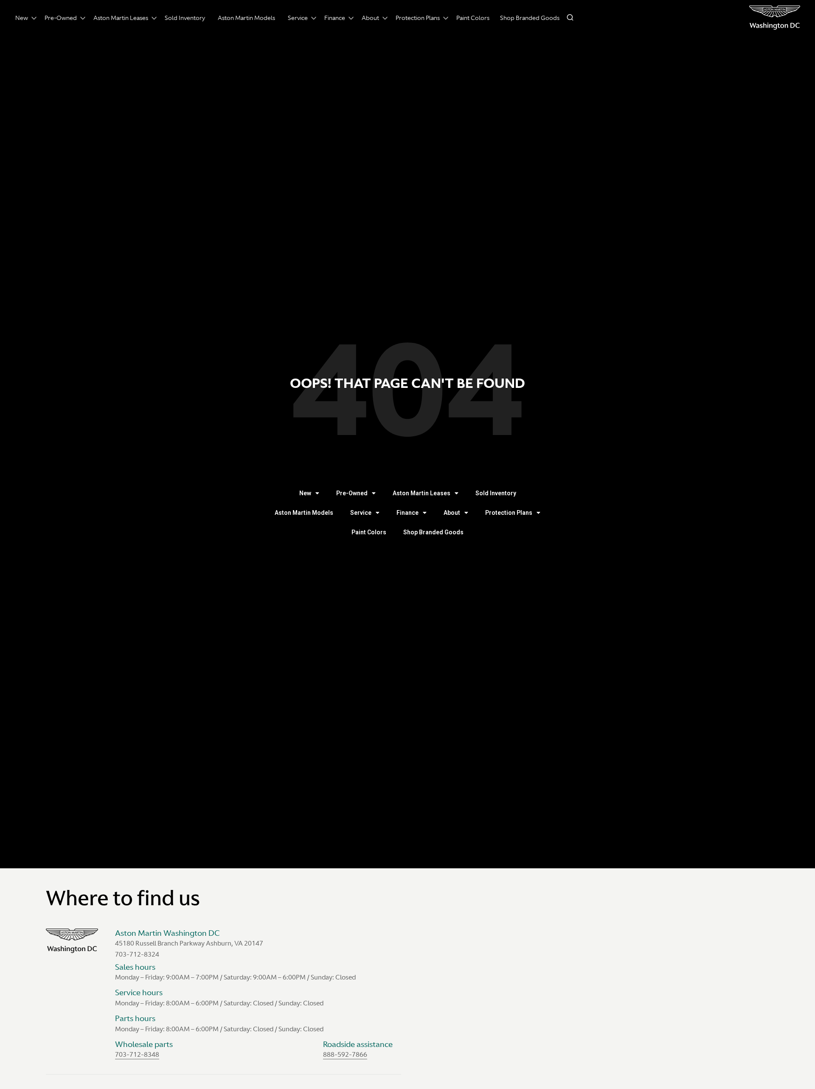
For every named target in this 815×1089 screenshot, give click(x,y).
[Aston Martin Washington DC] (774, 18)
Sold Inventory (185, 18)
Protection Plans (418, 18)
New (21, 18)
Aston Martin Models (246, 18)
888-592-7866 (345, 1054)
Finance (334, 18)
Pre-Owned (61, 18)
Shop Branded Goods (529, 18)
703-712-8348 (137, 1054)
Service (298, 18)
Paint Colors (472, 18)
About (370, 18)
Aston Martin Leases (120, 18)
